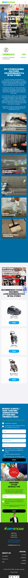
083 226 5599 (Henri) (14, 542)
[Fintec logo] (14, 528)
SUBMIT (14, 460)
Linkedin (24, 560)
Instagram (23, 557)
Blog (3, 562)
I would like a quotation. (10, 423)
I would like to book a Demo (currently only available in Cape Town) (14, 426)
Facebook (23, 563)
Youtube (23, 554)
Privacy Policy (14, 572)
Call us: (14, 471)
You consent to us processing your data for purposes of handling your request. (14, 450)
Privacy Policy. (14, 508)
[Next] (24, 276)
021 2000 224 (14, 472)
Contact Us (5, 559)
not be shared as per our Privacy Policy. (14, 456)
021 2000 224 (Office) (14, 540)
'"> (25, 288)
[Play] (18, 276)
